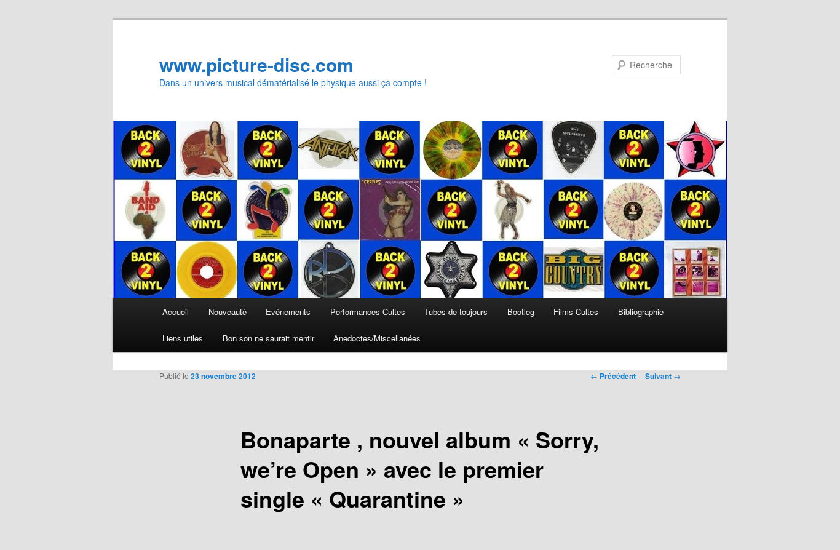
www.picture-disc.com (256, 64)
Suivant (663, 375)
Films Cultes (575, 311)
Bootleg (520, 311)
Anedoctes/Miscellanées (377, 338)
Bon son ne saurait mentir (268, 338)
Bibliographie (641, 311)
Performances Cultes (367, 311)
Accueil (175, 311)
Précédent (613, 375)
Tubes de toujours (456, 311)
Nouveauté (227, 311)
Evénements (288, 311)
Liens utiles (182, 338)
